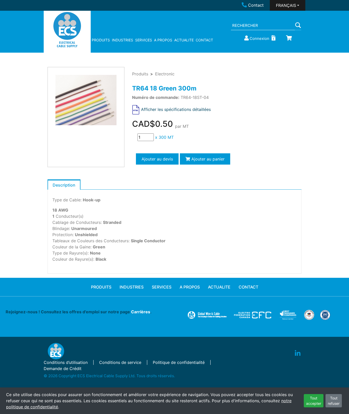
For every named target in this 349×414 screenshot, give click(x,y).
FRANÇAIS (286, 5)
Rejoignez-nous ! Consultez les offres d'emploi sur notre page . (79, 311)
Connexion (259, 38)
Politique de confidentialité (179, 362)
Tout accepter (313, 401)
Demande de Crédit (63, 368)
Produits (140, 73)
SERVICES (143, 40)
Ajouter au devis (157, 159)
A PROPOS (163, 40)
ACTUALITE (184, 40)
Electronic (165, 73)
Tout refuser (334, 401)
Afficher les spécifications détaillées (176, 109)
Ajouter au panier (207, 159)
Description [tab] (64, 185)
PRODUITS (101, 40)
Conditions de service (120, 362)
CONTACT (204, 40)
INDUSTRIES (122, 40)
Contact (256, 5)
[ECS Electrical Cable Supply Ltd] (67, 30)
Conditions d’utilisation (66, 362)
